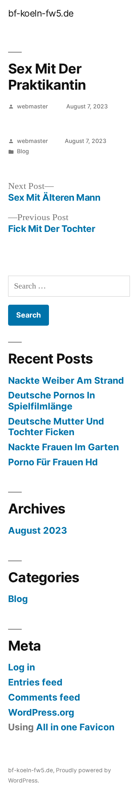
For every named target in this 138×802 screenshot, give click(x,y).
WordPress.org (41, 712)
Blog (23, 151)
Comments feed (44, 697)
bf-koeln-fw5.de (41, 13)
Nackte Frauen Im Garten (63, 446)
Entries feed (35, 682)
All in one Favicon (75, 727)
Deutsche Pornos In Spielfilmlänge (51, 401)
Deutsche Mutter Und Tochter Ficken (56, 427)
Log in (21, 667)
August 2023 (37, 530)
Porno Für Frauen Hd (53, 462)
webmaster (32, 106)
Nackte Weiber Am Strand (66, 380)
